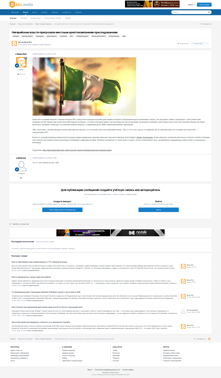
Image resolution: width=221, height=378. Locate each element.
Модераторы (35, 18)
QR (128, 374)
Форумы (13, 18)
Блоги (34, 12)
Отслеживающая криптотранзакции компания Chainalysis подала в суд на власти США (46, 292)
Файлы (64, 358)
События (44, 12)
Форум (25, 12)
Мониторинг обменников (20, 353)
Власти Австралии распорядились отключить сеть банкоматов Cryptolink (41, 322)
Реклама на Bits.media (171, 353)
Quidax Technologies (145, 137)
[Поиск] (209, 12)
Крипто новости (16, 350)
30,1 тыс (22, 74)
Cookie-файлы (128, 370)
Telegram (116, 358)
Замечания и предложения (72, 361)
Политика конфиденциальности (107, 370)
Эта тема (200, 12)
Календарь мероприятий (20, 355)
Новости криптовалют (42, 45)
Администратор (169, 350)
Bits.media (15, 12)
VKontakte (116, 355)
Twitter (115, 350)
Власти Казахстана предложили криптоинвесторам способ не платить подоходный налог (47, 307)
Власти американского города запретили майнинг (31, 277)
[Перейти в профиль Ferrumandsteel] (183, 311)
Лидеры (68, 18)
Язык (89, 370)
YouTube (116, 361)
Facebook (116, 353)
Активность (66, 12)
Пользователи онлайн (52, 18)
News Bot (28, 42)
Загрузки (54, 12)
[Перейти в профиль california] (21, 166)
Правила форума (68, 350)
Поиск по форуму (68, 355)
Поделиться (184, 43)
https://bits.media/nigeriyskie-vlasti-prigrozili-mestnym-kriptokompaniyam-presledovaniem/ (77, 150)
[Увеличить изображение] (84, 86)
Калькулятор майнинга (19, 358)
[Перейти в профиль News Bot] (14, 43)
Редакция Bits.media (170, 355)
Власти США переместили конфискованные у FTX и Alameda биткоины (39, 262)
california (21, 158)
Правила (78, 12)
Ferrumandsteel (192, 310)
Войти (191, 5)
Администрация (68, 353)
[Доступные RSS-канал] (209, 339)
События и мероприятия (172, 361)
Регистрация (204, 5)
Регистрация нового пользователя (62, 210)
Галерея (24, 18)
